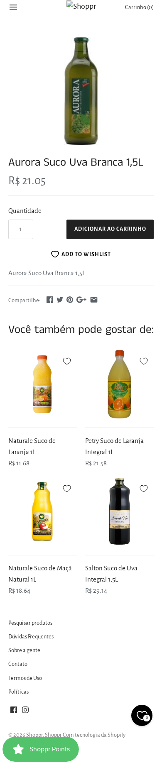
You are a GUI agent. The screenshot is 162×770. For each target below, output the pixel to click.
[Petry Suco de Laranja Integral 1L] (119, 384)
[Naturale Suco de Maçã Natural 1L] (42, 511)
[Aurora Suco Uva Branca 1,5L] (81, 91)
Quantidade (25, 210)
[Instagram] (25, 712)
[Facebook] (13, 712)
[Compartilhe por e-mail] (94, 299)
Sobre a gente (24, 650)
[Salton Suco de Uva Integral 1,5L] (119, 511)
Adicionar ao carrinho (110, 229)
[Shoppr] (81, 6)
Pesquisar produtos (30, 623)
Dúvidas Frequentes (31, 636)
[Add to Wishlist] (67, 360)
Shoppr (34, 735)
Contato (17, 664)
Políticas (18, 692)
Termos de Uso (25, 678)
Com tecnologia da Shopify (94, 735)
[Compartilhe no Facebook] (50, 299)
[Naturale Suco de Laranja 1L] (42, 384)
